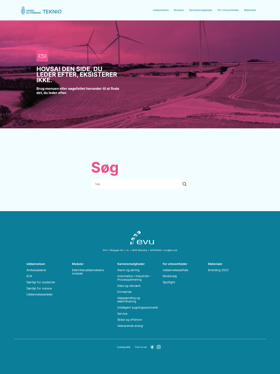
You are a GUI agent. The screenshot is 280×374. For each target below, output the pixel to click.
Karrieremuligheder (200, 10)
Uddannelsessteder (39, 294)
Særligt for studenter (40, 282)
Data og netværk (129, 285)
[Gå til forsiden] (41, 11)
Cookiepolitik (123, 347)
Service (122, 313)
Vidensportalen (256, 24)
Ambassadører (36, 270)
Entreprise (124, 291)
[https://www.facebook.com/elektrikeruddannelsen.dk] (152, 347)
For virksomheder (228, 10)
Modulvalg (170, 276)
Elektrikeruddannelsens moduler (88, 271)
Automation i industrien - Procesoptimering (134, 277)
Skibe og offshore (129, 319)
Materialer (250, 10)
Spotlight (169, 282)
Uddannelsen (161, 10)
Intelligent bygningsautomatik (137, 307)
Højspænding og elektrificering (128, 299)
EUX (29, 276)
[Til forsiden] (140, 238)
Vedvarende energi (130, 325)
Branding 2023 (256, 17)
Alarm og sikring (128, 270)
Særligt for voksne (39, 288)
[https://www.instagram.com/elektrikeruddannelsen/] (159, 347)
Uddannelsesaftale (175, 270)
